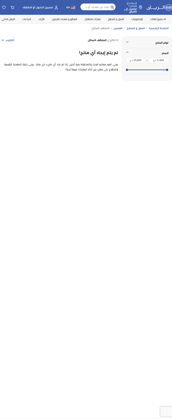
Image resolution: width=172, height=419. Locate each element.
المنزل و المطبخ (116, 19)
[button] (40, 7)
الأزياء (41, 19)
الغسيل (118, 28)
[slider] (167, 70)
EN (68, 7)
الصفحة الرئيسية (159, 28)
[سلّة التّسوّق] (12, 7)
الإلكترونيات (137, 19)
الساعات (26, 19)
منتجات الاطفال (92, 19)
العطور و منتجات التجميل (64, 19)
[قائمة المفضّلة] (4, 7)
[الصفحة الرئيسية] (159, 7)
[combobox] (7, 40)
